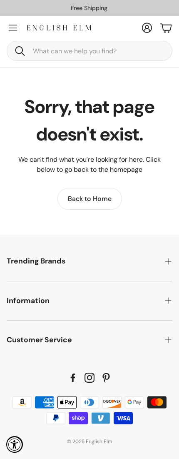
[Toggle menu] (13, 28)
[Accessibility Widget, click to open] (14, 444)
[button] (89, 50)
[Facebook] (73, 378)
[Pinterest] (106, 378)
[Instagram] (89, 378)
